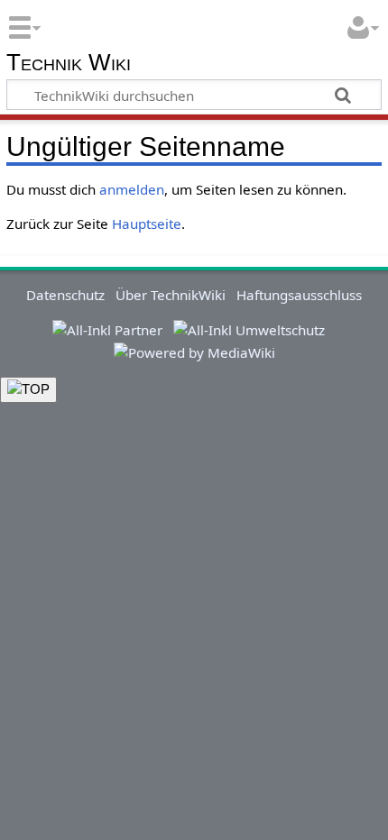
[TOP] (28, 390)
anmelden (131, 189)
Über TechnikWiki (170, 295)
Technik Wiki (68, 63)
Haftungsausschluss (299, 295)
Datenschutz (65, 295)
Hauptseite (146, 224)
